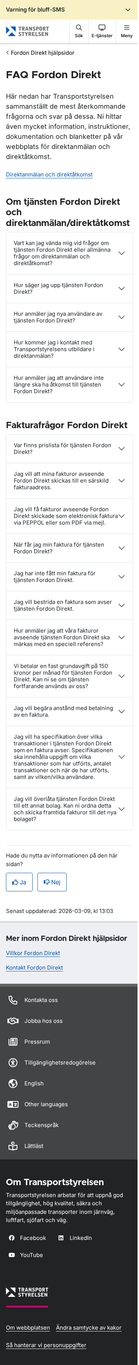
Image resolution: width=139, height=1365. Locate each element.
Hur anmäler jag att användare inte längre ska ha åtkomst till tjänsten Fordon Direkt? (59, 384)
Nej (55, 882)
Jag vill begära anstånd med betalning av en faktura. (63, 711)
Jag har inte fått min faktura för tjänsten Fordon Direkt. (55, 576)
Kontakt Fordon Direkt (34, 967)
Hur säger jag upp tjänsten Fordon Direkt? (58, 288)
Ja (23, 882)
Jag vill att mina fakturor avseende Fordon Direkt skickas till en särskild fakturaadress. (61, 480)
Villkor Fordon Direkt (33, 953)
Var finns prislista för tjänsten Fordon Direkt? (62, 448)
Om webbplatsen (28, 1327)
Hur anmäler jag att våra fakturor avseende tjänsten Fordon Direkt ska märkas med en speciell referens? (62, 637)
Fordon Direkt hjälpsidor (43, 52)
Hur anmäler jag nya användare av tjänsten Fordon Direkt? (58, 317)
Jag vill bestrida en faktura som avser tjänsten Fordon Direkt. (63, 605)
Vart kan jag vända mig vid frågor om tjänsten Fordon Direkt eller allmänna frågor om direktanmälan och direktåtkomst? (62, 253)
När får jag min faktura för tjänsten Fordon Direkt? (59, 548)
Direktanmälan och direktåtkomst (49, 174)
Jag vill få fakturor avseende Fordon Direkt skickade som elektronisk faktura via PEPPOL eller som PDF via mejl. (66, 516)
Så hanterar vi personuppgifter (46, 1345)
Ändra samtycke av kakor (89, 1327)
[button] (79, 31)
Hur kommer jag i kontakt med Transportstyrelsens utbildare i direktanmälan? (54, 349)
